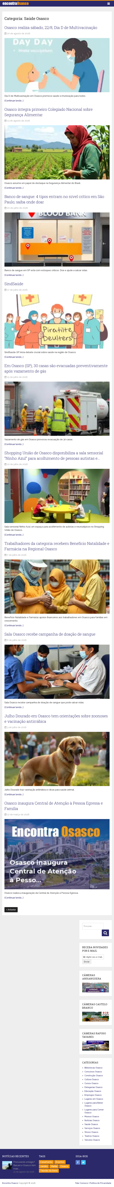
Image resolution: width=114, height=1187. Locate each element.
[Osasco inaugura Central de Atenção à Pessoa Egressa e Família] (57, 854)
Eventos (60, 1162)
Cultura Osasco (92, 1079)
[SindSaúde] (57, 321)
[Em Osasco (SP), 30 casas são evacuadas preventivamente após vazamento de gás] (57, 409)
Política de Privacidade (100, 1183)
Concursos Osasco (93, 1072)
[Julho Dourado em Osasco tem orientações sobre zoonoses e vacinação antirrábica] (57, 759)
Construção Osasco (94, 1075)
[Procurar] (105, 933)
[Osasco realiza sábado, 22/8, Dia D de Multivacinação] (57, 65)
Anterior (11, 909)
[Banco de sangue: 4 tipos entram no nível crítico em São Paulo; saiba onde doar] (57, 239)
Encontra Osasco (10, 1183)
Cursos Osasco (91, 1083)
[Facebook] (78, 1162)
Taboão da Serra (48, 1170)
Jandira (44, 1166)
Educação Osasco (93, 1091)
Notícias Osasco (92, 1120)
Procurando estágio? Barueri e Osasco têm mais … (24, 1165)
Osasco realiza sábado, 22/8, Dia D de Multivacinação (50, 27)
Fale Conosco (81, 1183)
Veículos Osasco (92, 1140)
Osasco (64, 1166)
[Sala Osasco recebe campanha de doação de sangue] (57, 672)
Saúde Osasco (91, 1124)
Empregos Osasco (93, 1095)
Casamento (46, 1162)
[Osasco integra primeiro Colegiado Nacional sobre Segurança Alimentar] (57, 152)
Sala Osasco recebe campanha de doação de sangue (49, 634)
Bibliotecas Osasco (93, 1068)
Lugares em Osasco (94, 1099)
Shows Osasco (91, 1132)
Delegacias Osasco (93, 1087)
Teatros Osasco (92, 1136)
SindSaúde (13, 283)
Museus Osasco (92, 1116)
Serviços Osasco (92, 1128)
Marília (54, 1166)
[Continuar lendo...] (13, 100)
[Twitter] (83, 1162)
